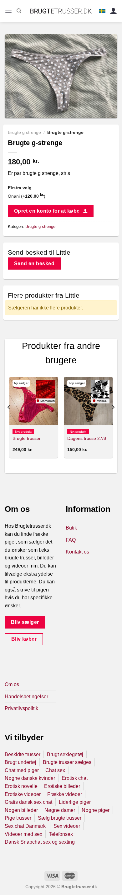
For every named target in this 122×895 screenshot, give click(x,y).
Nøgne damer (59, 810)
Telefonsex (61, 834)
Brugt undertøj (20, 762)
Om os (12, 684)
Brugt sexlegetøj (65, 754)
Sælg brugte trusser (59, 818)
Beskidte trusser (22, 754)
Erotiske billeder (62, 786)
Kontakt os (77, 551)
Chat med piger (22, 770)
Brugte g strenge (24, 132)
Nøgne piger (95, 810)
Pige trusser (18, 818)
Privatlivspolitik (21, 708)
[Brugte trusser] (33, 401)
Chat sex (55, 770)
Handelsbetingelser (26, 696)
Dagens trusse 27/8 (86, 438)
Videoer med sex (23, 834)
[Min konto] (113, 11)
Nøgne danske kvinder (30, 778)
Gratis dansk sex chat (28, 802)
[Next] (113, 419)
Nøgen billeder (21, 810)
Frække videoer (64, 794)
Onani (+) (26, 196)
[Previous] (9, 419)
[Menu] (8, 11)
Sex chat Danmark (26, 826)
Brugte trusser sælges (67, 762)
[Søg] (19, 11)
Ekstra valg (20, 187)
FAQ (71, 540)
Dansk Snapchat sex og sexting (40, 842)
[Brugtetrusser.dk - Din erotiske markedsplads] (61, 11)
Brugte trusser (27, 438)
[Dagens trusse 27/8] (88, 401)
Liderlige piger (75, 802)
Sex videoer (66, 826)
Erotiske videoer (23, 794)
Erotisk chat (75, 778)
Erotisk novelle (21, 786)
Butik (71, 527)
